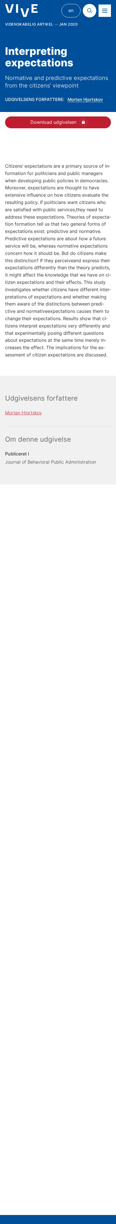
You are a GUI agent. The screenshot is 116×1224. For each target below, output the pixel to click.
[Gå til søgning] (89, 10)
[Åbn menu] (105, 11)
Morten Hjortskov (85, 99)
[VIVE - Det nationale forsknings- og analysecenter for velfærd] (21, 10)
